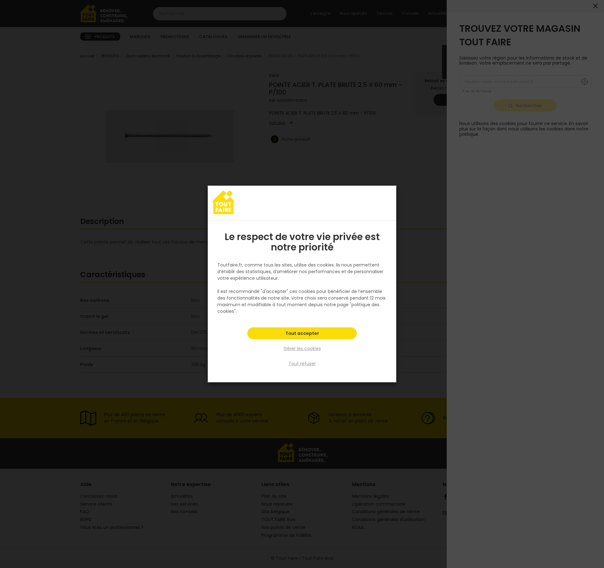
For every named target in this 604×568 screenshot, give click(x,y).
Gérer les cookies (302, 348)
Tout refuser (302, 363)
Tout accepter (302, 333)
